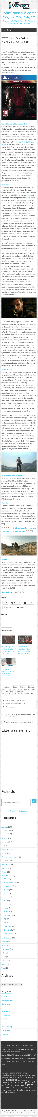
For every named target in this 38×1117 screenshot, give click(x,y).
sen (8, 1087)
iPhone (3, 872)
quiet (20, 693)
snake (26, 693)
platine (4, 1083)
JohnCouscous (9, 700)
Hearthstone (8, 886)
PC (2, 953)
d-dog (15, 687)
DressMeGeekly (7, 1000)
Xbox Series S (8, 933)
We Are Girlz (6, 1034)
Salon (3, 960)
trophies (4, 1090)
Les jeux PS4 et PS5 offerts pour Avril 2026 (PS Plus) (18, 1055)
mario (19, 1080)
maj (3, 1080)
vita (7, 1092)
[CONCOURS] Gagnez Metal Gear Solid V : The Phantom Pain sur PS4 (7, 673)
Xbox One (7, 930)
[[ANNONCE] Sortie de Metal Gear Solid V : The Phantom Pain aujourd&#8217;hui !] (8, 640)
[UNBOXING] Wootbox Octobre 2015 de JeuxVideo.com (18, 715)
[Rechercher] (34, 801)
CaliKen (4, 996)
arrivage (25, 1073)
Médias (4, 942)
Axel (23, 592)
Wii (5, 919)
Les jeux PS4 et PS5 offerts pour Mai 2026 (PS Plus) (18, 1046)
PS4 (19, 704)
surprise (19, 1088)
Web (3, 968)
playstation (14, 1082)
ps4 (14, 693)
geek (10, 1077)
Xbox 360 (7, 926)
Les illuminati (6, 1011)
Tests (24, 704)
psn (7, 1085)
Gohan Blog (5, 1004)
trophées (21, 1090)
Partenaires (5, 949)
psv (22, 1085)
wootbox (12, 1092)
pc (30, 1080)
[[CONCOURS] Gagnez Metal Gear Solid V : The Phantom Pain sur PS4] (8, 662)
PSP (5, 904)
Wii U (6, 923)
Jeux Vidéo (14, 704)
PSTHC (4, 1019)
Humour (4, 868)
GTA (28, 198)
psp (11, 1085)
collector (21, 1075)
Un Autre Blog (6, 1026)
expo (33, 1075)
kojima (26, 689)
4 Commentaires (10, 707)
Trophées (7, 915)
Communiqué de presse (9, 857)
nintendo (25, 1080)
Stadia (6, 908)
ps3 (27, 1082)
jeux (22, 1077)
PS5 (5, 901)
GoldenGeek (6, 1008)
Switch (6, 912)
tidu (29, 1088)
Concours (4, 861)
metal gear (10, 691)
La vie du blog (6, 938)
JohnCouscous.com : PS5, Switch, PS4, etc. (19, 14)
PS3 (5, 893)
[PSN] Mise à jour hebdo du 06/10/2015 (17, 723)
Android (4, 838)
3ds (2, 1073)
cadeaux (15, 1075)
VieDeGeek (5, 1030)
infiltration (11, 689)
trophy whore (12, 1090)
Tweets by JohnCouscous (19, 811)
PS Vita (6, 890)
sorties (13, 1088)
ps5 (2, 1085)
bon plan (5, 1075)
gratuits (16, 1077)
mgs (9, 693)
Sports (3, 964)
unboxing (32, 1090)
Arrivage (4, 842)
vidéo (2, 1092)
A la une (7, 704)
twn (27, 1090)
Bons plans (5, 849)
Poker (3, 957)
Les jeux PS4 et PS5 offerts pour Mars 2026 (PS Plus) (18, 1058)
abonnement (15, 1073)
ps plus (17, 1085)
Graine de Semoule (10, 882)
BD (2, 846)
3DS (5, 879)
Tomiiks (4, 1023)
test (32, 693)
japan (20, 689)
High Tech (5, 864)
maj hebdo (11, 1080)
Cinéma (4, 853)
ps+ (22, 1083)
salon (3, 1088)
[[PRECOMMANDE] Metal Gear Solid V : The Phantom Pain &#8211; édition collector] (25, 640)
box (11, 1075)
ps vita (29, 1085)
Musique (4, 945)
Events (6, 830)
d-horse (22, 687)
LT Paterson (5, 1015)
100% (7, 1073)
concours (28, 1075)
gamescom (4, 1077)
